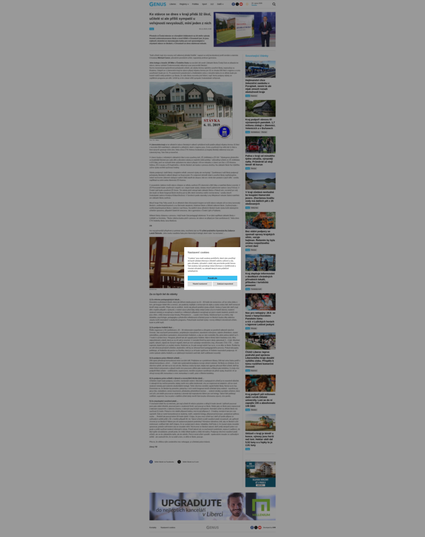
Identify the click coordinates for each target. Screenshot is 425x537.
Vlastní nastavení (200, 284)
